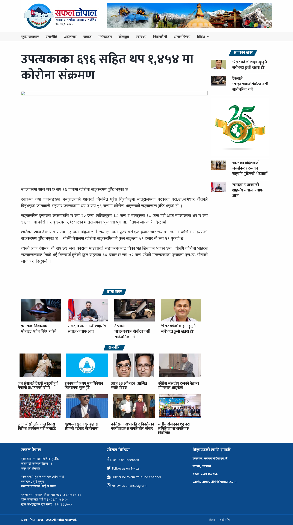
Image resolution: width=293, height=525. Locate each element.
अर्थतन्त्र (70, 36)
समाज (87, 36)
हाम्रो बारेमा (225, 520)
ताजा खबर (114, 292)
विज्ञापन (212, 520)
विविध (201, 36)
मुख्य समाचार (30, 36)
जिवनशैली (160, 36)
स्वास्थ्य (141, 36)
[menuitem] (30, 36)
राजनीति (51, 36)
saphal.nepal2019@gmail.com (215, 481)
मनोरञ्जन (105, 36)
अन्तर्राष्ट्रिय (182, 36)
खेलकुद (124, 36)
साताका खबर (243, 53)
